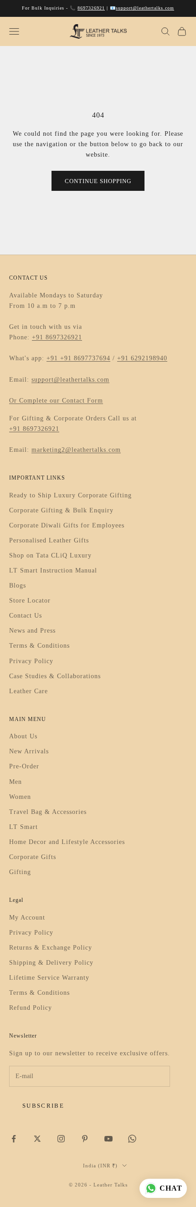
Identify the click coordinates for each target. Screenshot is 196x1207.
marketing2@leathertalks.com (76, 449)
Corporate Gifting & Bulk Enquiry (61, 510)
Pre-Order (24, 766)
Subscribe (43, 1105)
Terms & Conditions (39, 645)
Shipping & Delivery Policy (51, 962)
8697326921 (91, 7)
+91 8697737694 (85, 358)
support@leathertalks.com (145, 7)
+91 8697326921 (57, 337)
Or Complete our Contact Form (56, 400)
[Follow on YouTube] (108, 1138)
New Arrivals (29, 751)
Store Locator (30, 600)
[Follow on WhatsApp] (132, 1138)
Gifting (20, 872)
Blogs (17, 585)
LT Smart (23, 826)
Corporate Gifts (32, 857)
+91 (53, 358)
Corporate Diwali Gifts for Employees (66, 525)
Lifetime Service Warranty (49, 977)
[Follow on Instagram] (61, 1138)
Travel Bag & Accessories (48, 811)
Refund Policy (30, 1007)
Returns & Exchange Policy (50, 947)
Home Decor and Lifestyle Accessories (67, 842)
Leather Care (28, 691)
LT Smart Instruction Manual (53, 570)
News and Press (32, 630)
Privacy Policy (31, 661)
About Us (23, 736)
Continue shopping (98, 181)
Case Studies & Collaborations (55, 676)
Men (15, 781)
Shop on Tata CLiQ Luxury (50, 555)
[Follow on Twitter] (37, 1138)
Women (20, 796)
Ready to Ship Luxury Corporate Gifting (70, 495)
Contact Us (25, 615)
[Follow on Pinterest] (84, 1138)
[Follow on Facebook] (13, 1138)
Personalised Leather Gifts (49, 540)
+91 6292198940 (142, 358)
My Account (27, 917)
